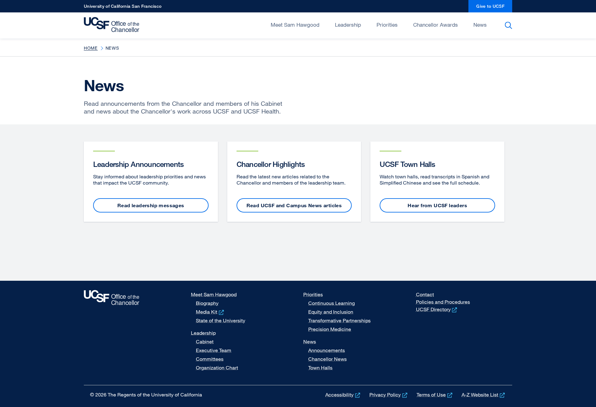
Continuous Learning (331, 303)
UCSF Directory (437, 309)
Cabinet (205, 341)
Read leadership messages (150, 205)
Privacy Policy (389, 394)
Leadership (348, 24)
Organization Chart (217, 368)
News (480, 24)
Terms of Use (435, 394)
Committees (210, 359)
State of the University (220, 320)
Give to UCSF (494, 7)
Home (91, 48)
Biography (207, 303)
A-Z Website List (484, 394)
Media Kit (210, 312)
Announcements (326, 350)
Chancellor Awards (435, 24)
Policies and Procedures (443, 302)
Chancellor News (327, 359)
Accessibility (343, 394)
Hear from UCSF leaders (437, 205)
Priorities (387, 24)
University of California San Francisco (122, 7)
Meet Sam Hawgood (295, 24)
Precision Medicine (329, 329)
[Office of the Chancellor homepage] (113, 24)
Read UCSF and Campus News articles (294, 205)
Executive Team (213, 350)
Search (509, 25)
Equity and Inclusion (330, 312)
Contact (425, 294)
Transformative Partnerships (339, 320)
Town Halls (320, 368)
